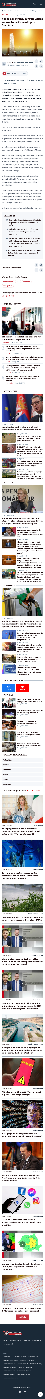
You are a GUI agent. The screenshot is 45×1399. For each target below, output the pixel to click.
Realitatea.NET (7, 1357)
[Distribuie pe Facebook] (41, 61)
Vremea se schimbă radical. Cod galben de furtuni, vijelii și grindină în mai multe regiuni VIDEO (22, 1267)
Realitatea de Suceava (9, 1367)
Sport (8, 353)
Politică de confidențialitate (32, 1340)
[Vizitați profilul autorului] (4, 64)
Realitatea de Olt (23, 1364)
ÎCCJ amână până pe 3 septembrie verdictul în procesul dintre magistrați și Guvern (24, 358)
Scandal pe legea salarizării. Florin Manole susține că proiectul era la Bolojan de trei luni (29, 533)
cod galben (7, 286)
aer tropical (8, 282)
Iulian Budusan (37, 955)
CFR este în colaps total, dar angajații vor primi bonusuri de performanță (21, 338)
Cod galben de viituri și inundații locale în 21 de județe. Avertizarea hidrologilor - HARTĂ (22, 918)
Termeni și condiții (15, 1340)
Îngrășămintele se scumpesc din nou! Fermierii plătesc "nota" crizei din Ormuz (29, 659)
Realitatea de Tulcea (9, 1364)
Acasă (5, 11)
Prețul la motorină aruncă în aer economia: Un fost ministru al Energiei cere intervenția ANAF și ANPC (30, 648)
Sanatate (9, 383)
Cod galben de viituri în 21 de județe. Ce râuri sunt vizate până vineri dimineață (24, 232)
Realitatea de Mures (9, 1371)
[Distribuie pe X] (41, 66)
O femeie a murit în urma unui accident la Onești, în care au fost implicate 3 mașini (24, 253)
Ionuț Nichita (38, 825)
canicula (26, 282)
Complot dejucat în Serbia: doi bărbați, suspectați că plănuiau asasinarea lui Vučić (25, 222)
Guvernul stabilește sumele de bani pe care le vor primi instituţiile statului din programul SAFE (30, 636)
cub (18, 282)
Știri (11, 11)
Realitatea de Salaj (36, 1364)
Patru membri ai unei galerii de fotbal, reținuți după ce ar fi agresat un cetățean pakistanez (23, 348)
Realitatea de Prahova (24, 1371)
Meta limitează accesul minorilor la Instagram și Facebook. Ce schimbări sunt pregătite (21, 1222)
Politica (8, 372)
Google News (8, 295)
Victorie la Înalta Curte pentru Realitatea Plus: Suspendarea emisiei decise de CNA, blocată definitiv (21, 1178)
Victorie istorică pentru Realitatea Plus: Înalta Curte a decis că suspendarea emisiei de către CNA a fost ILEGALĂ (22, 962)
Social (8, 362)
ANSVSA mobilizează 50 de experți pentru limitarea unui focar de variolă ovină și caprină (23, 378)
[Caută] (34, 4)
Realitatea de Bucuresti (27, 1360)
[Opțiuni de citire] (40, 1394)
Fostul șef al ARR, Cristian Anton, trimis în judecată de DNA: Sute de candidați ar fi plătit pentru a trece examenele (23, 368)
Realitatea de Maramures (10, 1378)
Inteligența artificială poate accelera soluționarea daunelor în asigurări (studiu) (22, 1135)
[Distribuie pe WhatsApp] (36, 66)
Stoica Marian (38, 869)
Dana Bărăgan (38, 1088)
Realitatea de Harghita (26, 1367)
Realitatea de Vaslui (9, 1374)
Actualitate (17, 11)
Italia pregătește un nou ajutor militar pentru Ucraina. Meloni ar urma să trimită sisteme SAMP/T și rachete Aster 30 (21, 831)
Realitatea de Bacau (23, 63)
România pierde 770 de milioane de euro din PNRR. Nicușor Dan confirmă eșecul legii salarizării (29, 671)
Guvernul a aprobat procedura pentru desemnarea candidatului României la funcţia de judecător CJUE (20, 876)
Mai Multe (22, 1317)
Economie (5, 343)
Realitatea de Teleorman (10, 1360)
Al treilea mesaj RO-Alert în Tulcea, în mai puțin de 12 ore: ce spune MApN (21, 1093)
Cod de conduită (8, 1344)
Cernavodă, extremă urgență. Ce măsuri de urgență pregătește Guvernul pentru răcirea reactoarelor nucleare (30, 475)
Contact (5, 1340)
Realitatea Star (33, 1357)
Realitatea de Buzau (23, 1374)
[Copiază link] (36, 61)
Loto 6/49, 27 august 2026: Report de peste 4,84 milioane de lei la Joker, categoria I (21, 1309)
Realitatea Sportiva (20, 1357)
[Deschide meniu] (40, 4)
